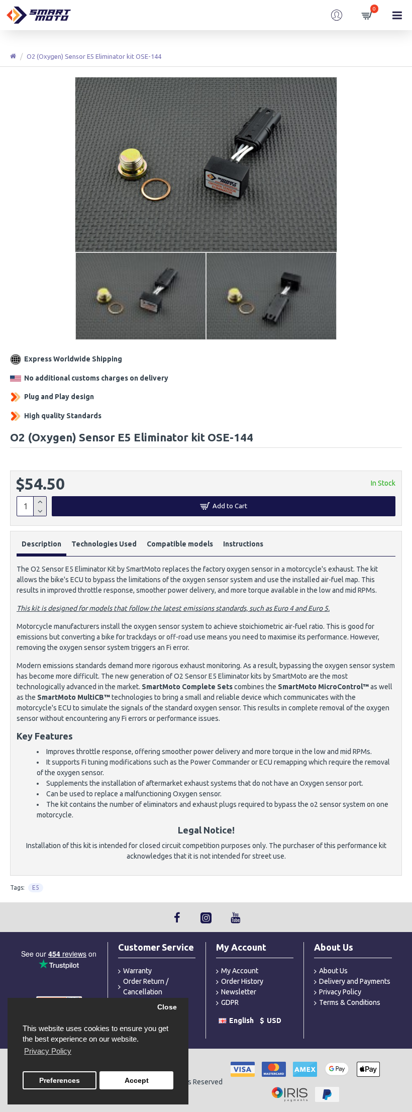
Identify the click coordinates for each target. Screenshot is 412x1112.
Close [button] (167, 1007)
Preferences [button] (59, 1080)
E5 (35, 887)
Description (41, 544)
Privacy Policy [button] (47, 1051)
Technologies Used (104, 544)
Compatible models (180, 544)
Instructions (243, 544)
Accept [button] (137, 1080)
